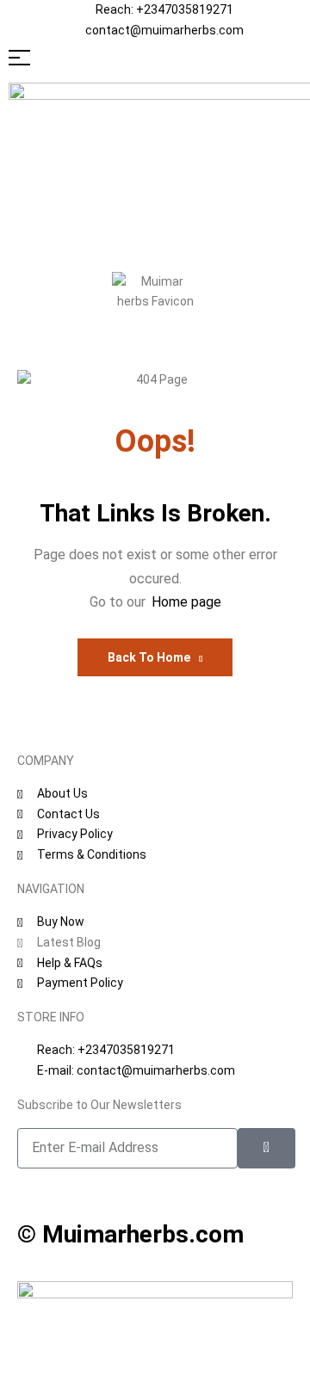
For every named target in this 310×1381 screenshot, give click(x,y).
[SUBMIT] (266, 1148)
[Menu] (155, 57)
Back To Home (149, 657)
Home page (186, 602)
